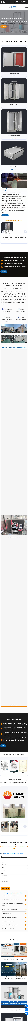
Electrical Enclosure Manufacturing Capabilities (14, 347)
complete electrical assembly (17, 300)
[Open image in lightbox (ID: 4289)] (14, 826)
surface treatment (15, 724)
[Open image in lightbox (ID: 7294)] (23, 826)
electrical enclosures (20, 291)
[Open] (26, 7)
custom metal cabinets (6, 293)
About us (3, 745)
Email (2, 862)
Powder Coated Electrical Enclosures (13, 257)
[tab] (10, 817)
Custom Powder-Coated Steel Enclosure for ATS (20, 237)
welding (19, 205)
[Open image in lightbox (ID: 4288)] (5, 826)
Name (2, 856)
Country (3, 873)
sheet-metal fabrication (7, 724)
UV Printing (3, 297)
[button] (2, 231)
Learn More (5, 215)
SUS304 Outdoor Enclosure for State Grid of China (7, 237)
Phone (2, 867)
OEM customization (18, 299)
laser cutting (21, 294)
